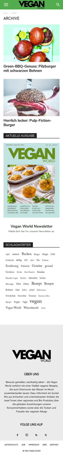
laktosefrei (33, 278)
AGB (23, 444)
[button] (6, 4)
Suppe (17, 302)
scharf (31, 290)
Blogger (37, 254)
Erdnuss (45, 260)
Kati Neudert (29, 272)
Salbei (24, 290)
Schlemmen (41, 290)
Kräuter (23, 278)
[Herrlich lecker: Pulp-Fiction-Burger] (31, 97)
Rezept (36, 283)
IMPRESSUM (34, 444)
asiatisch (15, 254)
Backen (26, 254)
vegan (36, 301)
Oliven (26, 284)
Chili (53, 254)
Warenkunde (31, 307)
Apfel (8, 254)
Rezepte (49, 283)
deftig (19, 260)
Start (6, 13)
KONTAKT (54, 444)
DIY (26, 260)
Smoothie (22, 296)
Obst (18, 284)
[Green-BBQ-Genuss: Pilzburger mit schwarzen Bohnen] (31, 43)
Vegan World (13, 307)
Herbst (19, 272)
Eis (38, 260)
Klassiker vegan (12, 278)
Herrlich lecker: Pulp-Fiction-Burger (27, 122)
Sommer (32, 296)
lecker (43, 278)
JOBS (45, 444)
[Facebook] (17, 435)
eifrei (32, 260)
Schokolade (10, 296)
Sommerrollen (44, 296)
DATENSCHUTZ (11, 444)
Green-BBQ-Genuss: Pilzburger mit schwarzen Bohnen (30, 68)
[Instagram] (26, 435)
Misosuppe (10, 284)
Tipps (24, 302)
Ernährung (12, 266)
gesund (49, 266)
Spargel (8, 302)
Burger (45, 254)
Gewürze (10, 272)
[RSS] (36, 435)
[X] (45, 435)
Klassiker (41, 272)
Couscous (10, 260)
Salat (17, 290)
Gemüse (37, 266)
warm (43, 308)
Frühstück (25, 266)
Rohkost (9, 290)
